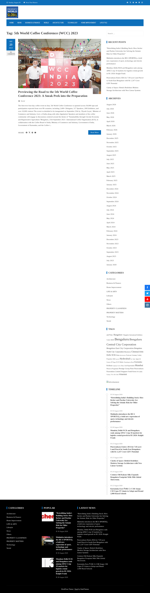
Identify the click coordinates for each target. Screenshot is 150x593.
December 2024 (112, 189)
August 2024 (111, 206)
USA (117, 374)
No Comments (11, 53)
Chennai (135, 351)
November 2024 (112, 193)
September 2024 (112, 201)
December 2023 (112, 239)
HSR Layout (116, 359)
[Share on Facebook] (26, 132)
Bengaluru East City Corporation (120, 348)
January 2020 (111, 265)
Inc (131, 359)
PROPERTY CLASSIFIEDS (116, 308)
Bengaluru (122, 339)
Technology (72, 23)
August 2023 (111, 256)
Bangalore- (118, 335)
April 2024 (110, 223)
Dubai (117, 355)
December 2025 (112, 138)
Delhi (141, 352)
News (19, 23)
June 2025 (110, 163)
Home (11, 23)
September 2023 (112, 252)
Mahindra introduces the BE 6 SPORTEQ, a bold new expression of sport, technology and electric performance (124, 61)
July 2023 (110, 260)
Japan (137, 359)
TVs (112, 374)
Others (109, 304)
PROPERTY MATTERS (115, 313)
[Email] (35, 132)
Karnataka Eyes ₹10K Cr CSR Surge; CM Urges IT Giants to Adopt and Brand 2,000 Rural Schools (126, 491)
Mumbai (139, 365)
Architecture (58, 23)
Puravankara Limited (113, 371)
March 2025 (111, 176)
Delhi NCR (111, 355)
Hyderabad (125, 358)
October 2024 (112, 197)
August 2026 (111, 104)
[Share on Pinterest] (32, 132)
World (46, 23)
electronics (123, 355)
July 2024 (110, 210)
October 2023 (112, 248)
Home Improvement (88, 23)
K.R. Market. (120, 362)
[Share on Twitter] (29, 132)
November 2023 (112, 244)
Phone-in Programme (112, 368)
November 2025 (112, 142)
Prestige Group (124, 368)
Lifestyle (103, 23)
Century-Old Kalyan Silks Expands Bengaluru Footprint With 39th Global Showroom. (125, 477)
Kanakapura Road (129, 362)
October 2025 (112, 147)
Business (127, 352)
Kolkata (109, 365)
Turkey (109, 374)
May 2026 (110, 117)
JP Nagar (113, 362)
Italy (134, 359)
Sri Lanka (139, 371)
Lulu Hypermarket (129, 365)
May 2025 (110, 168)
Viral (76, 589)
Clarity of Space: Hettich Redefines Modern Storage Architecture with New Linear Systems (126, 463)
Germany (134, 355)
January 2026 (111, 134)
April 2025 (110, 172)
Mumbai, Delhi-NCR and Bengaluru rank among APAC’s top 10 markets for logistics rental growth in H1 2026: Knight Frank (125, 70)
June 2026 (110, 113)
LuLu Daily (121, 365)
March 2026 (111, 126)
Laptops (115, 365)
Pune (132, 368)
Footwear (128, 355)
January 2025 (111, 185)
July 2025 (110, 159)
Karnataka (138, 362)
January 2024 (111, 235)
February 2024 (112, 231)
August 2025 (111, 155)
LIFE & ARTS (112, 291)
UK (115, 374)
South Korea (132, 371)
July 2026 (110, 109)
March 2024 (111, 227)
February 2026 (112, 130)
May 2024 (110, 218)
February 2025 (112, 180)
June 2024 (110, 214)
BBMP (112, 340)
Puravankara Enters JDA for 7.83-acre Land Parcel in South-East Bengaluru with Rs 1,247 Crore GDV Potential (125, 80)
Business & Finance (32, 23)
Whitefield (123, 374)
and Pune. (110, 335)
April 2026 (110, 121)
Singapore (124, 371)
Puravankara (138, 368)
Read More (95, 132)
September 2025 (112, 151)
